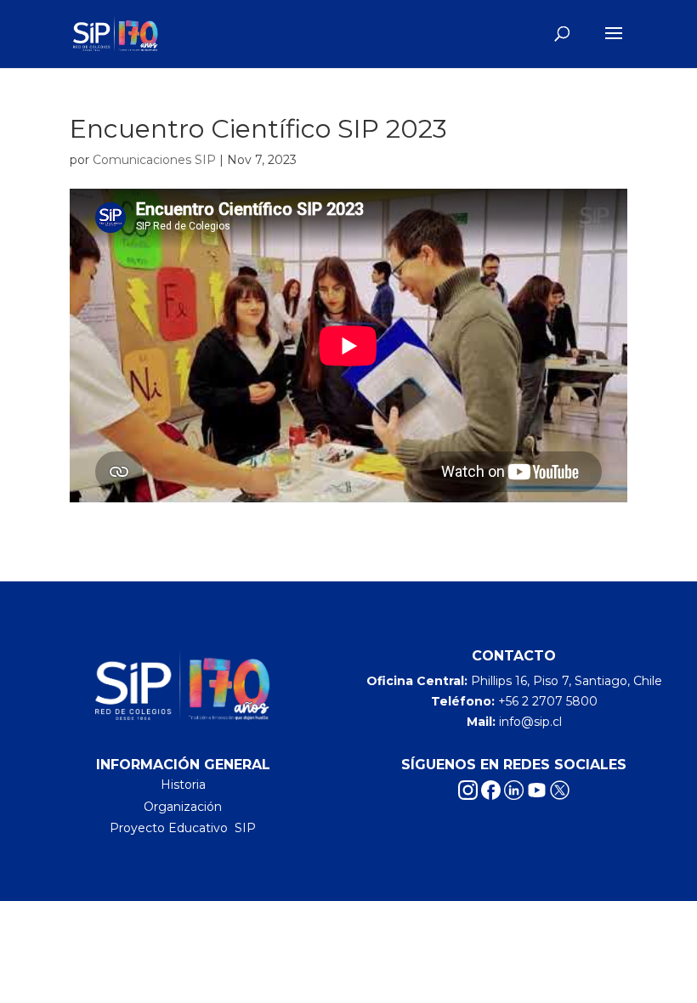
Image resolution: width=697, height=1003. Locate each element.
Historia (183, 784)
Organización (183, 806)
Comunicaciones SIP (154, 159)
